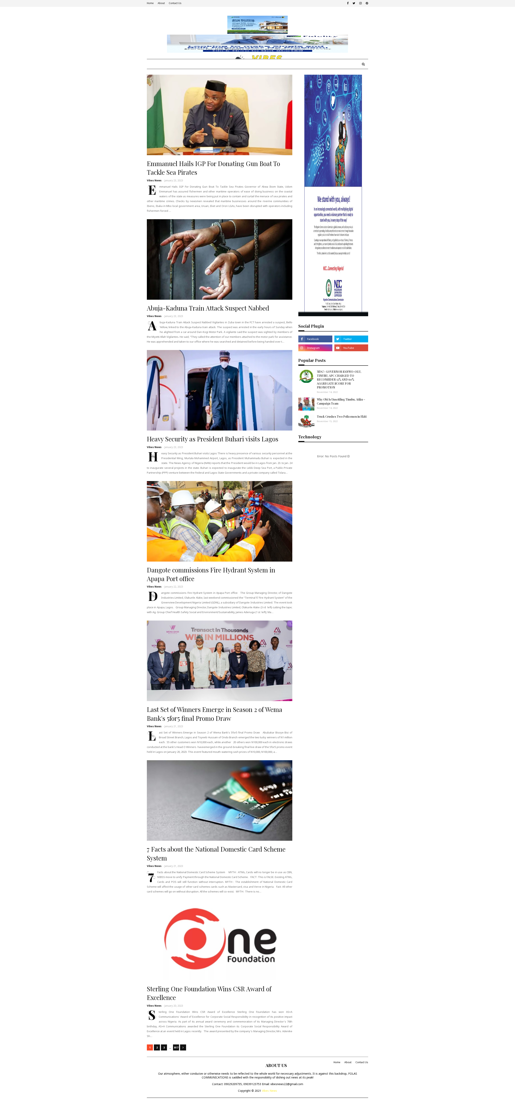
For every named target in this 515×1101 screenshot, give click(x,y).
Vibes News (154, 180)
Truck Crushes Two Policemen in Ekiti (342, 416)
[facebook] (348, 3)
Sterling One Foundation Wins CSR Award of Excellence (209, 993)
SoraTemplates (169, 1062)
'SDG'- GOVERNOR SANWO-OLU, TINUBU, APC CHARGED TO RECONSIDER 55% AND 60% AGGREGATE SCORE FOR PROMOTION (339, 379)
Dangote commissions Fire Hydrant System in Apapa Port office (211, 574)
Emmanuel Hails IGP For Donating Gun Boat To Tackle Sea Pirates (213, 167)
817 (176, 1047)
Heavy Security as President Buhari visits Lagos (212, 439)
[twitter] (354, 3)
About (161, 3)
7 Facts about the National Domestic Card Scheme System (216, 853)
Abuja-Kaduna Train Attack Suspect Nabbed (208, 308)
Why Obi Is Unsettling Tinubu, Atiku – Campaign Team (341, 401)
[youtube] (351, 347)
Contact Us (175, 3)
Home (150, 3)
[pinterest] (366, 3)
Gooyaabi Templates (210, 1062)
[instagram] (360, 3)
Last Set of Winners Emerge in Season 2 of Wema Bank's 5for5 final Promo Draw (214, 713)
